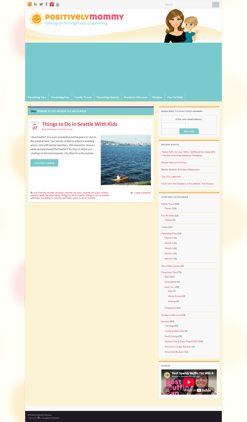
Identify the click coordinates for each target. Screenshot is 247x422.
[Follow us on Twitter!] (41, 3)
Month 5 (169, 258)
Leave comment (142, 192)
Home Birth (171, 281)
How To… (170, 287)
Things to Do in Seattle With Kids (79, 124)
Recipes (157, 97)
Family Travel (83, 97)
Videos (168, 219)
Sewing (172, 301)
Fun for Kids (175, 97)
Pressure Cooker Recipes (178, 346)
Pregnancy (170, 307)
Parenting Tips (37, 97)
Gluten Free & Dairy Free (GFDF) (181, 341)
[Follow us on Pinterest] (52, 3)
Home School (175, 296)
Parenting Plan (60, 97)
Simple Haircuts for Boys (174, 162)
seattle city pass (73, 192)
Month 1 (169, 237)
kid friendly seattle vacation (49, 192)
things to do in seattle (73, 195)
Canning (169, 325)
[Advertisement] (123, 67)
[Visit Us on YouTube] (57, 3)
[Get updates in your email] (30, 3)
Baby (167, 276)
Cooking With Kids (174, 331)
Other (164, 227)
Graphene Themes (51, 418)
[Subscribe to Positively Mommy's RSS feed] (35, 3)
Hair (170, 290)
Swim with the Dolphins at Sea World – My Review (187, 183)
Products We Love (135, 97)
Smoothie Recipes (174, 351)
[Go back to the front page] (123, 26)
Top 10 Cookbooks (171, 176)
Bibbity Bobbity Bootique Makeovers (180, 169)
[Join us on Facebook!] (46, 3)
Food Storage (172, 336)
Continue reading (44, 162)
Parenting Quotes (108, 97)
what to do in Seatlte (84, 198)
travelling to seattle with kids (56, 198)
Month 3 (169, 248)
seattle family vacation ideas (45, 195)
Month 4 (169, 253)
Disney (168, 208)
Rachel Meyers (51, 129)
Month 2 (169, 243)
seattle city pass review (95, 192)
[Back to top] (239, 414)
